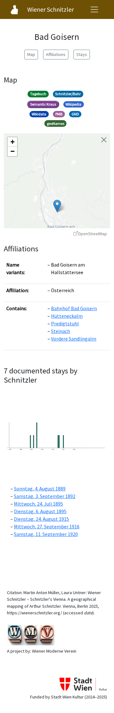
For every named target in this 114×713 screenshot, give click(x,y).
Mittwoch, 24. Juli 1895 (38, 504)
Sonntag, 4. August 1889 (40, 488)
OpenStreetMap (92, 234)
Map (31, 54)
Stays (81, 54)
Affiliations (56, 54)
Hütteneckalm (67, 316)
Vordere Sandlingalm (73, 338)
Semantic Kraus (43, 104)
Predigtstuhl (65, 323)
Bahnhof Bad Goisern (74, 308)
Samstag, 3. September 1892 (44, 496)
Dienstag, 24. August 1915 (41, 519)
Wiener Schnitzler (50, 9)
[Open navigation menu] (94, 9)
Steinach (60, 331)
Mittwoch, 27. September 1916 (46, 526)
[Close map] (104, 140)
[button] (57, 206)
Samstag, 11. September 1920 (46, 534)
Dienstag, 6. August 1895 (40, 511)
